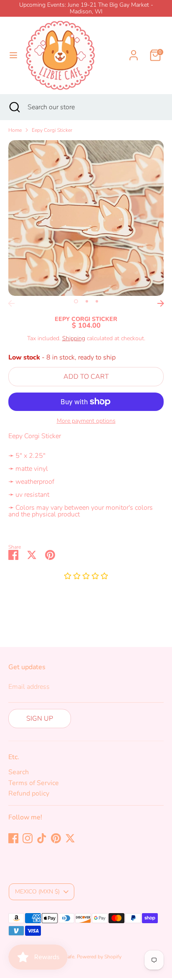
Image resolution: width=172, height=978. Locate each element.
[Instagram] (28, 838)
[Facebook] (13, 838)
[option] (86, 218)
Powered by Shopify (99, 956)
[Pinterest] (56, 838)
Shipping (73, 338)
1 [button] (76, 301)
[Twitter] (70, 838)
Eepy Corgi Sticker (52, 130)
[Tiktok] (42, 838)
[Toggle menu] (13, 55)
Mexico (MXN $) (37, 892)
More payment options (86, 421)
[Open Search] (13, 107)
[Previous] (11, 303)
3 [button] (97, 301)
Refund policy (28, 793)
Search (18, 772)
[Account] (133, 50)
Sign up (39, 718)
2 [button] (87, 301)
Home (15, 130)
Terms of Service (33, 783)
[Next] (161, 303)
